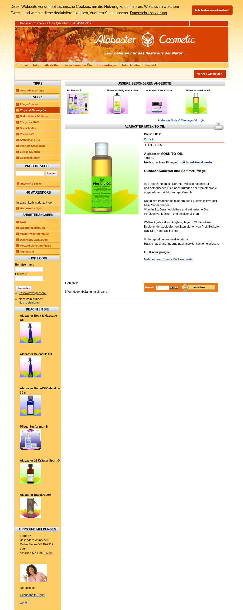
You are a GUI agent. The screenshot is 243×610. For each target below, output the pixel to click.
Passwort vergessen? (33, 293)
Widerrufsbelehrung (32, 227)
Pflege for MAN (29, 122)
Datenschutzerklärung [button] (148, 13)
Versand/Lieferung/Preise (35, 245)
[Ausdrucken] (218, 125)
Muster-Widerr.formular (34, 233)
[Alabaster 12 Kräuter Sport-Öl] (30, 483)
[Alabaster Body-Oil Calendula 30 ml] (30, 415)
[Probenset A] (78, 113)
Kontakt (150, 65)
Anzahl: (150, 287)
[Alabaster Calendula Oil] (30, 376)
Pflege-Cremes (29, 104)
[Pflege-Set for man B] (30, 449)
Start (24, 65)
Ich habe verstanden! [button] (212, 10)
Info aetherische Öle (77, 65)
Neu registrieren (29, 302)
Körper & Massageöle (33, 110)
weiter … (25, 602)
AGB (23, 221)
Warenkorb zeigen (31, 208)
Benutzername (24, 264)
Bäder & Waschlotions (34, 116)
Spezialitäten (28, 128)
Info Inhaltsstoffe (45, 65)
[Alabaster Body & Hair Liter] (117, 113)
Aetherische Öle (30, 139)
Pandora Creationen (32, 145)
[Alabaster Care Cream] (157, 113)
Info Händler (131, 65)
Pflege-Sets (27, 134)
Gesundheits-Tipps (32, 90)
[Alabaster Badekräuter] (30, 517)
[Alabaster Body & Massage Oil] (30, 342)
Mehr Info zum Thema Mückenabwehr (168, 259)
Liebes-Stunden (30, 151)
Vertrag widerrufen (209, 74)
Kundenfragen (107, 65)
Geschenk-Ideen (30, 157)
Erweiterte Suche (31, 183)
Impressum (27, 251)
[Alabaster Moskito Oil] (196, 113)
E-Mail (47, 553)
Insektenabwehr (199, 162)
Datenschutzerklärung (34, 239)
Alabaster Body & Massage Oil (177, 120)
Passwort (21, 274)
